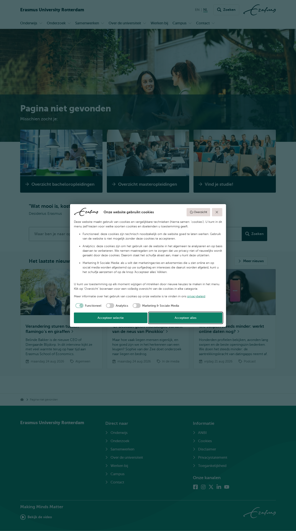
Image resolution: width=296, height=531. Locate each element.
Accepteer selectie (111, 317)
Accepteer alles (185, 317)
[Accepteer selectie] (217, 212)
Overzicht (200, 212)
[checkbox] (88, 305)
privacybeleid (196, 296)
